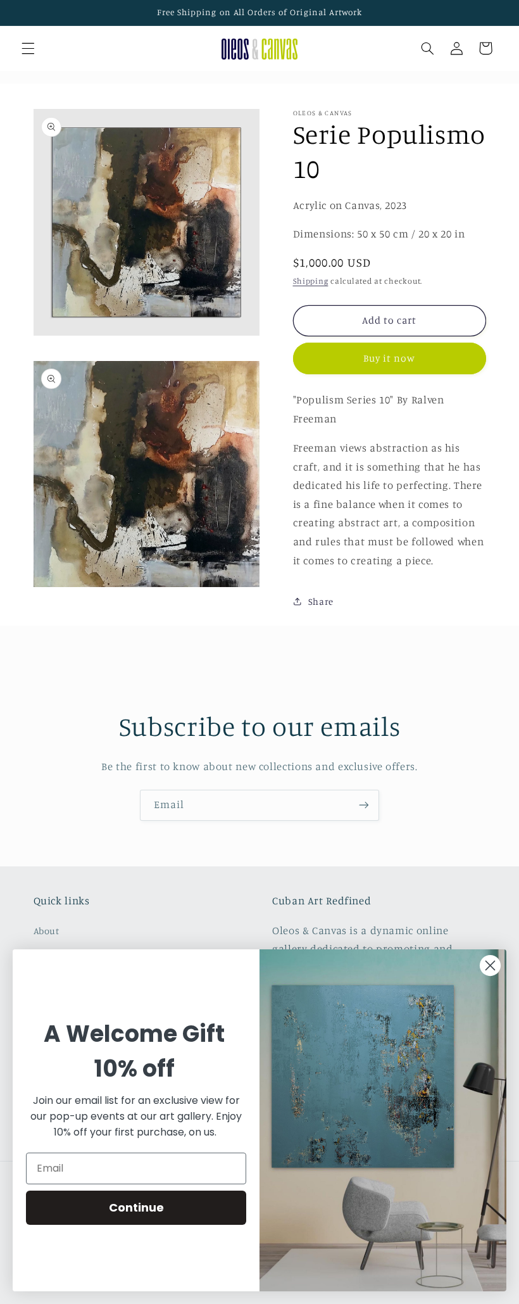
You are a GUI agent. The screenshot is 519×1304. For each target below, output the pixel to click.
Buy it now (389, 358)
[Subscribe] (363, 805)
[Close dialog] (490, 965)
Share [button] (321, 601)
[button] (27, 48)
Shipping (310, 281)
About (46, 930)
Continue (136, 1207)
